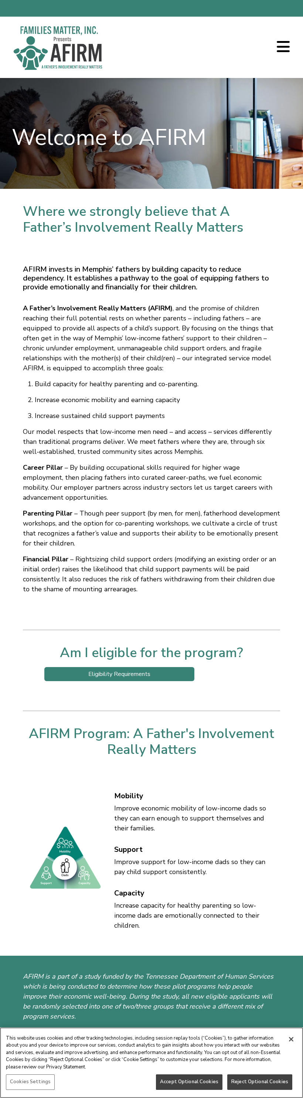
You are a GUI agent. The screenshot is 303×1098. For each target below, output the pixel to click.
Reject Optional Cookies (259, 1081)
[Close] (291, 1039)
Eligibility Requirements (119, 674)
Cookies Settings (30, 1081)
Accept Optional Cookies (189, 1081)
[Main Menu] (283, 47)
